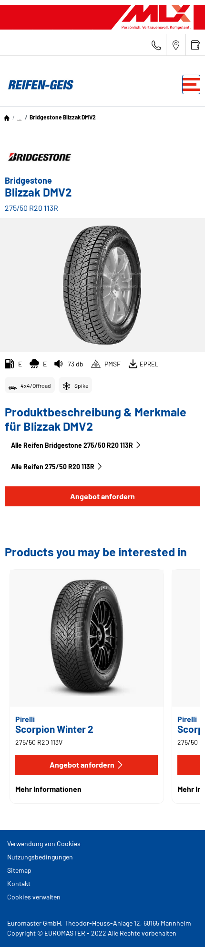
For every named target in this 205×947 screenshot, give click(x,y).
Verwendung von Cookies (44, 843)
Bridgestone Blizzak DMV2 (63, 117)
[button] (19, 117)
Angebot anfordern (102, 496)
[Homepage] (7, 117)
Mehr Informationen (48, 788)
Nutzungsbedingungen (40, 857)
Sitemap (19, 870)
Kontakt (19, 883)
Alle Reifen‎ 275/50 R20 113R (52, 467)
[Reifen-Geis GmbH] (38, 85)
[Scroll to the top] (180, 926)
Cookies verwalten (34, 897)
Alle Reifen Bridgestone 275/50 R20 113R (72, 445)
